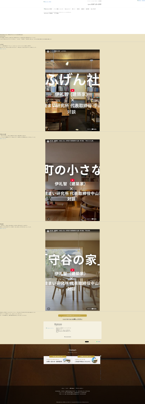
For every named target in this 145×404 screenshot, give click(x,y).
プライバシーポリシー (79, 388)
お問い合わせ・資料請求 (48, 13)
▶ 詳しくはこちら (3, 48)
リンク (67, 388)
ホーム (63, 388)
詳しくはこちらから (67, 336)
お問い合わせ (72, 388)
